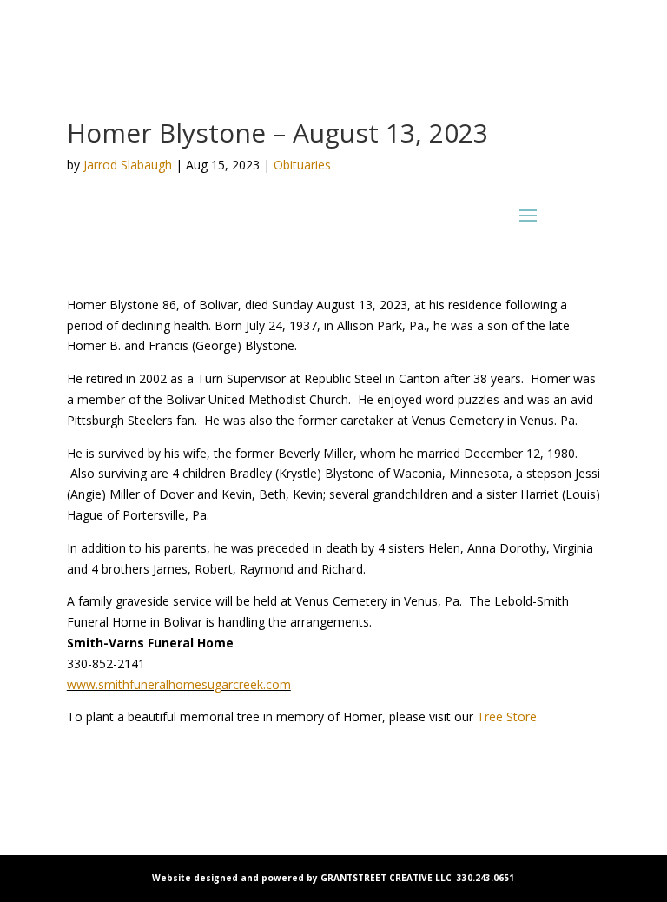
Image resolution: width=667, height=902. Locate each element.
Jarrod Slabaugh (127, 164)
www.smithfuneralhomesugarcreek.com (179, 684)
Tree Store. (508, 716)
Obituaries (302, 164)
